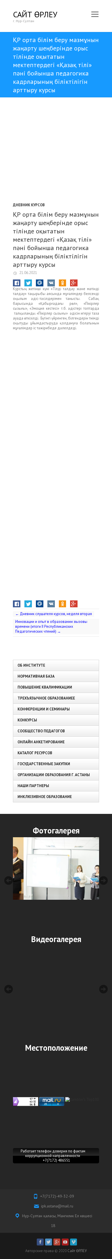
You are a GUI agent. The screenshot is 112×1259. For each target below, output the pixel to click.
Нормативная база (36, 676)
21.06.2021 (27, 272)
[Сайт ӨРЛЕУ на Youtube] (65, 1242)
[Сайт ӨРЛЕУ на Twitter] (48, 1242)
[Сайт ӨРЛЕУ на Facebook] (40, 1242)
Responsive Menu (94, 14)
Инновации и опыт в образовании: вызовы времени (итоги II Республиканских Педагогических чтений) (51, 626)
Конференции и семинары (44, 709)
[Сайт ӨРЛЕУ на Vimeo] (73, 1242)
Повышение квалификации (45, 687)
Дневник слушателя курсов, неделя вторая (53, 613)
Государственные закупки (44, 763)
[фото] (56, 868)
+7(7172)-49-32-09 (57, 1196)
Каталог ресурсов (35, 753)
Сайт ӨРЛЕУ (35, 14)
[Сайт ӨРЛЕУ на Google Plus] (56, 1242)
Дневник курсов (29, 205)
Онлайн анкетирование (41, 742)
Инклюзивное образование (45, 796)
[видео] (56, 989)
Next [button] (103, 880)
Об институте (31, 665)
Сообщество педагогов (41, 731)
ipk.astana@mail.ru (57, 1206)
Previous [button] (8, 880)
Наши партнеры (33, 785)
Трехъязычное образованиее (46, 698)
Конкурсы (27, 720)
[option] (56, 868)
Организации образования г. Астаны (54, 774)
